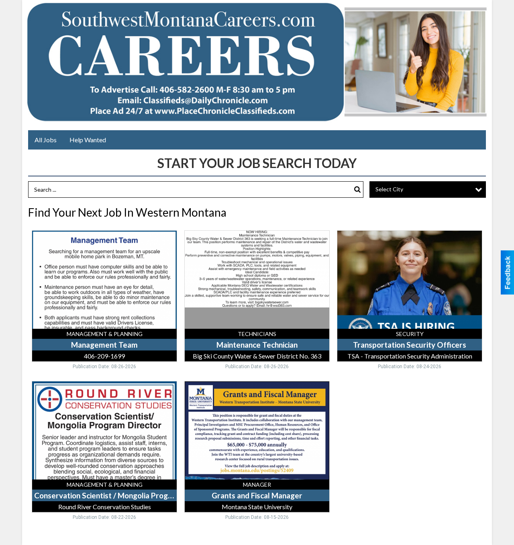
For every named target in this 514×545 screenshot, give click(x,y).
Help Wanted (87, 139)
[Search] (357, 189)
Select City (389, 189)
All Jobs (46, 139)
